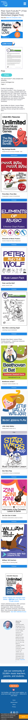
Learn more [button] (4, 719)
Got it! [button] (23, 716)
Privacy (14, 706)
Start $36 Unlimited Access (18, 611)
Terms (14, 704)
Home (14, 700)
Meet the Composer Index (13, 17)
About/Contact (14, 702)
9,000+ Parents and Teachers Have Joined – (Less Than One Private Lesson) (14, 599)
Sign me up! (14, 686)
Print (6, 75)
